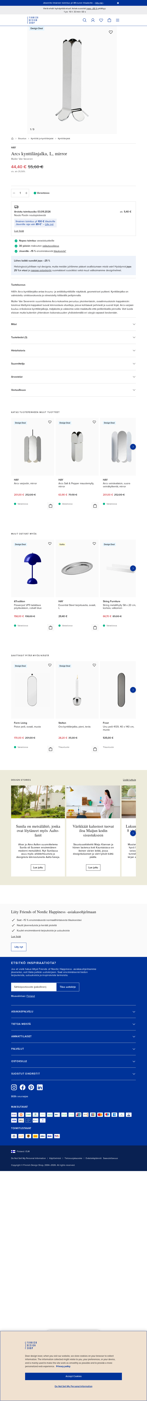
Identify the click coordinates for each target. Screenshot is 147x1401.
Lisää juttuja (129, 779)
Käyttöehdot (55, 1158)
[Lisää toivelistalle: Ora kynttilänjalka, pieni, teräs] (94, 665)
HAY (13, 147)
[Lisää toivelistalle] (111, 32)
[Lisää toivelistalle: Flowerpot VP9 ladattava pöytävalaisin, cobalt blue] (50, 543)
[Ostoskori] (109, 20)
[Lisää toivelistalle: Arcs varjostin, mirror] (50, 422)
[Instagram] (14, 1087)
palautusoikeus (50, 245)
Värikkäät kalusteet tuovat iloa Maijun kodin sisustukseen (93, 830)
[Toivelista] (101, 20)
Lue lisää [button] (19, 230)
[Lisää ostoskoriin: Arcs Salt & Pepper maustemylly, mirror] (95, 505)
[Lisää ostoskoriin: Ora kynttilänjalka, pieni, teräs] (95, 749)
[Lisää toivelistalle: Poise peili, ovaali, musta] (50, 665)
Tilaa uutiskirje (68, 986)
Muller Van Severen (22, 158)
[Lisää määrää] (26, 193)
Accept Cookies (74, 1376)
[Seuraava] (133, 833)
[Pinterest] (31, 1087)
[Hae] (84, 20)
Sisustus (22, 138)
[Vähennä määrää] (13, 193)
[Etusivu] (12, 138)
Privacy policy (63, 1366)
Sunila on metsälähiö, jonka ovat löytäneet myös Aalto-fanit (38, 830)
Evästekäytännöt (94, 1158)
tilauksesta (59, 251)
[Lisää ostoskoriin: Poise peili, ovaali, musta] (50, 749)
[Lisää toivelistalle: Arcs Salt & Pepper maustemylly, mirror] (94, 422)
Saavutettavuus (110, 1158)
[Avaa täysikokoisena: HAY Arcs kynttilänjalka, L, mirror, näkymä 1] (72, 80)
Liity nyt (49, 224)
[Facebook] (22, 1087)
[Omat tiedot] (92, 20)
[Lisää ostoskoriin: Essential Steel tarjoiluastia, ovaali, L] (95, 627)
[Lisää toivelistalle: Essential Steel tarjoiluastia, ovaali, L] (94, 543)
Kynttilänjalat (64, 138)
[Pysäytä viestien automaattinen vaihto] (118, 3)
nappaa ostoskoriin (41, 270)
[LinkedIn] (40, 1087)
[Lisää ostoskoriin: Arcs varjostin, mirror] (50, 505)
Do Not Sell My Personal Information (28, 1158)
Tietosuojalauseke (73, 1158)
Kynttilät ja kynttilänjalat (42, 138)
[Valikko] (117, 20)
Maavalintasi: (18, 996)
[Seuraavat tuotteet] (133, 447)
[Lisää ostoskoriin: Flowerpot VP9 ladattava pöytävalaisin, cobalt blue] (50, 627)
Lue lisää (16, 936)
